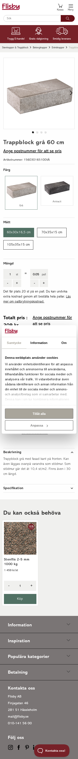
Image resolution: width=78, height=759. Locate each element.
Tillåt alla (39, 413)
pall (44, 274)
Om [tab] (64, 342)
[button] (33, 132)
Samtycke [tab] (14, 342)
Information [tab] (38, 342)
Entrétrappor (58, 47)
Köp (20, 599)
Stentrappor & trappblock (15, 47)
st (17, 274)
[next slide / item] (70, 93)
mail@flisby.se (18, 716)
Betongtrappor (40, 47)
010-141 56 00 (20, 723)
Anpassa (36, 425)
